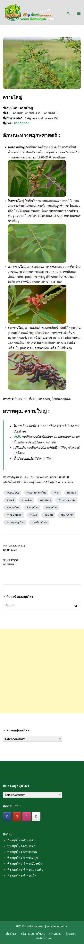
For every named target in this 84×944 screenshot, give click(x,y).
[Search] (76, 606)
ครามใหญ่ (45, 500)
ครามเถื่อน (27, 500)
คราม (56, 492)
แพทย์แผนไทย (39, 522)
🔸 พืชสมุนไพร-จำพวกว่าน (20, 852)
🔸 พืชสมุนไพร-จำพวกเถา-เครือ (23, 869)
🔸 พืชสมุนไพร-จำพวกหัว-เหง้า (22, 863)
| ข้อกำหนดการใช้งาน (33, 933)
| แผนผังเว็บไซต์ (42, 938)
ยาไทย (33, 515)
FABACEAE (21, 123)
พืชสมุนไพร (32, 507)
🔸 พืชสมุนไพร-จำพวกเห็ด (20, 875)
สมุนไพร (49, 515)
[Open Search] (68, 13)
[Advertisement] (42, 671)
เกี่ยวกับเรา (11, 933)
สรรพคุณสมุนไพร (15, 522)
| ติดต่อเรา (70, 933)
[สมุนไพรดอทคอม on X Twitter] (36, 816)
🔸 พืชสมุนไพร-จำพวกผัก (19, 846)
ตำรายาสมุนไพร (66, 500)
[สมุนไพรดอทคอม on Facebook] (7, 816)
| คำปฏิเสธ (55, 933)
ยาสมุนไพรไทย (14, 515)
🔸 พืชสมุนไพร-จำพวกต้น (19, 840)
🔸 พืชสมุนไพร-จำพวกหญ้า (20, 857)
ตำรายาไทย (13, 507)
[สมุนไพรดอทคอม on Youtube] (17, 816)
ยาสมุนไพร (51, 507)
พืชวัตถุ (7, 834)
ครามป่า (71, 492)
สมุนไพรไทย (67, 515)
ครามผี (10, 500)
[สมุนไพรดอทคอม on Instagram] (26, 816)
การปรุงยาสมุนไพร (36, 492)
